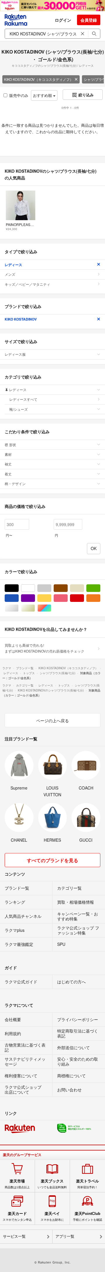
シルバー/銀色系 (18, 608)
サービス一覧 (14, 1236)
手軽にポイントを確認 (87, 1216)
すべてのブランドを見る (52, 860)
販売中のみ (18, 95)
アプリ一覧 (64, 1236)
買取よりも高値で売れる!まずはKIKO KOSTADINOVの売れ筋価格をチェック (44, 648)
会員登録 (88, 20)
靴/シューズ (18, 409)
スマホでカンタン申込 (17, 1216)
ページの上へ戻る (52, 720)
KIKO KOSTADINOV (21, 319)
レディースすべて (23, 399)
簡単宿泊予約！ (87, 1184)
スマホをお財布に (52, 1216)
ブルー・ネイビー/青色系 (18, 598)
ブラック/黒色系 (18, 588)
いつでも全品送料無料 (52, 1184)
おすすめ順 (43, 95)
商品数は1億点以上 (17, 1184)
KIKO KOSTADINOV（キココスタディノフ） (38, 79)
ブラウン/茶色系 (67, 588)
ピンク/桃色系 (67, 598)
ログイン (63, 20)
